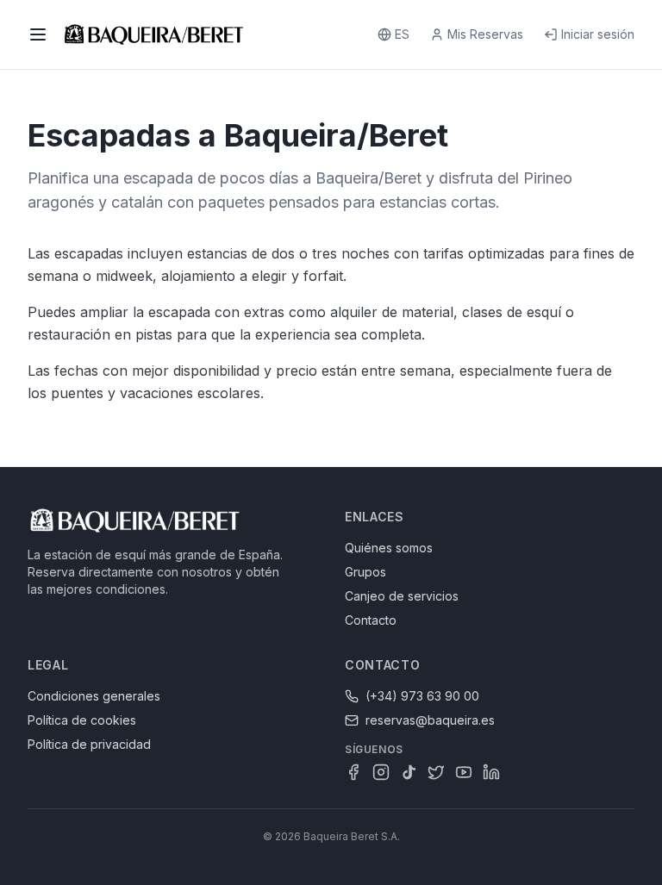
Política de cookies (82, 720)
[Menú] (38, 34)
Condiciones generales (94, 696)
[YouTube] (463, 772)
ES (402, 34)
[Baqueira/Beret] (154, 34)
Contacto (371, 620)
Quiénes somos (389, 547)
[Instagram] (381, 772)
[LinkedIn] (491, 772)
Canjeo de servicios (402, 596)
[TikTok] (408, 772)
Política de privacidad (89, 744)
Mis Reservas (485, 34)
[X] (436, 772)
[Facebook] (353, 772)
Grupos (365, 571)
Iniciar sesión (597, 34)
